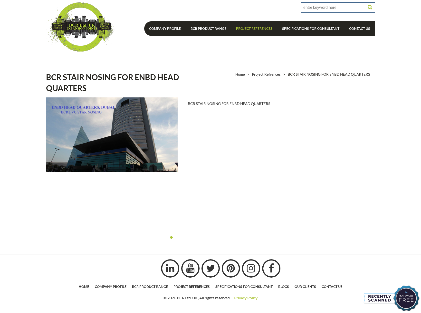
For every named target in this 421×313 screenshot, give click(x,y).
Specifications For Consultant (310, 28)
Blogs (283, 286)
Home (240, 74)
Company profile (110, 286)
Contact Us (359, 28)
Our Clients (305, 286)
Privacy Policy (246, 297)
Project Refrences (266, 74)
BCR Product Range (208, 28)
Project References (254, 28)
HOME (84, 286)
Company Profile (165, 28)
